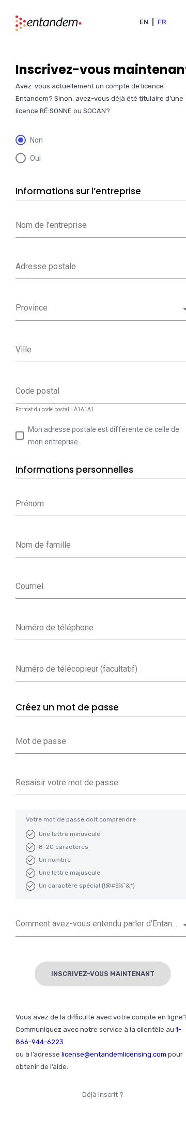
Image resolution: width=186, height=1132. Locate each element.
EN (144, 22)
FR (162, 22)
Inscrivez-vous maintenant (102, 974)
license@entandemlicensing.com (113, 1054)
